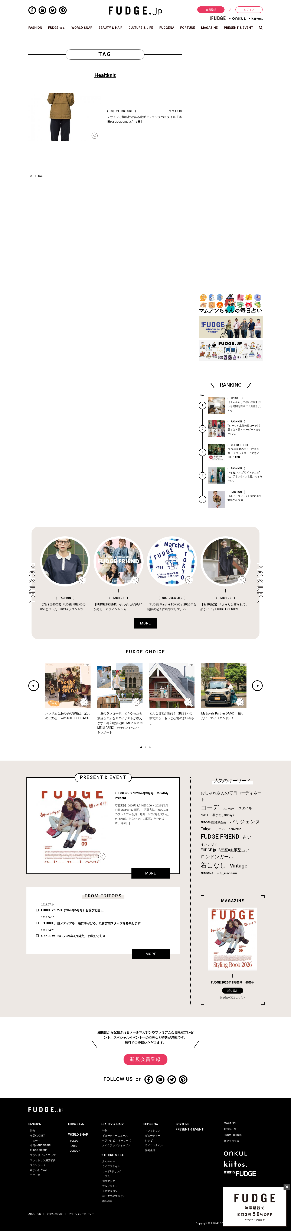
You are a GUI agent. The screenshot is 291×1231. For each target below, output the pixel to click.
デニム (220, 829)
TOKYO (74, 1141)
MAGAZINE (209, 27)
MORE (150, 873)
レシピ (149, 1140)
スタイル (245, 808)
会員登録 (211, 10)
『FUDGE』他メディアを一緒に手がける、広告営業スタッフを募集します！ (92, 923)
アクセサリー (37, 1175)
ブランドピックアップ (43, 1155)
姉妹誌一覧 (230, 1129)
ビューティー (152, 1136)
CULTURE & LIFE (140, 27)
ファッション (152, 1130)
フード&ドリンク (112, 1171)
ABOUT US (34, 1214)
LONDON (75, 1151)
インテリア (209, 844)
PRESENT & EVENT (238, 27)
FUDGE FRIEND (220, 836)
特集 (32, 1130)
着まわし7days (39, 1170)
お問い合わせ (54, 1214)
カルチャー (108, 1161)
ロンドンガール (217, 857)
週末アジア (108, 1181)
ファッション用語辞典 (43, 1160)
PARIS (73, 1146)
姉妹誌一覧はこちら (231, 998)
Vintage (238, 866)
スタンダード (37, 1165)
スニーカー (229, 808)
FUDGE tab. (56, 27)
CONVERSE (235, 829)
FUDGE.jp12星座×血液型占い (225, 850)
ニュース (35, 1140)
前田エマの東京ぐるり (115, 1196)
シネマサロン (110, 1191)
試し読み (233, 990)
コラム (106, 1176)
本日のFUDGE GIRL (227, 873)
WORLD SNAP (81, 27)
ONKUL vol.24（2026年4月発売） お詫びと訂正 (73, 936)
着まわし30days (223, 815)
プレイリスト (110, 1186)
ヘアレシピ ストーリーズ (116, 1140)
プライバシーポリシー (81, 1214)
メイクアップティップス (116, 1145)
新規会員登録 (145, 1059)
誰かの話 (107, 1201)
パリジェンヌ (245, 821)
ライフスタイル (111, 1166)
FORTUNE (187, 27)
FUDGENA (166, 27)
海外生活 (150, 1150)
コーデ (210, 807)
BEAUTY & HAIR (110, 27)
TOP (30, 176)
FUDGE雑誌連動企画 (213, 822)
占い (247, 837)
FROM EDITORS (233, 1135)
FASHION (35, 27)
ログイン (249, 10)
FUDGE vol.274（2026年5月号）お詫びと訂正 (72, 910)
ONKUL (205, 815)
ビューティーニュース (115, 1136)
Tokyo (206, 829)
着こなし (213, 865)
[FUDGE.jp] (135, 10)
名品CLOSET (37, 1136)
